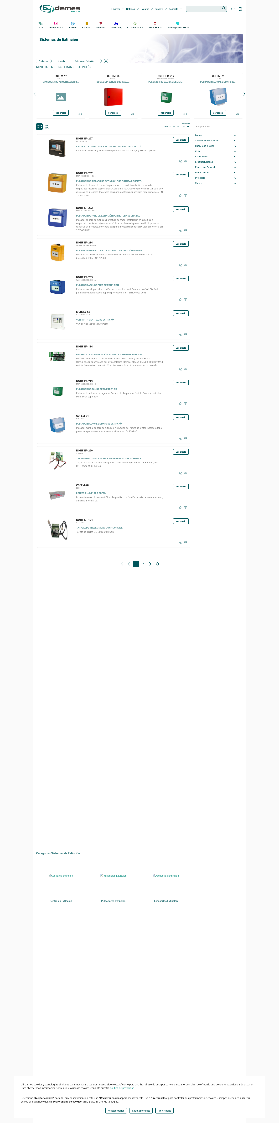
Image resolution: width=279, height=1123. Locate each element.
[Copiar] (180, 161)
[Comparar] (80, 114)
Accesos (72, 27)
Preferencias (164, 1110)
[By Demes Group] (59, 9)
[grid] (47, 126)
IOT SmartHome (135, 27)
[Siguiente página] (150, 564)
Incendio (100, 27)
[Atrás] (34, 94)
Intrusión (86, 27)
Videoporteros (56, 27)
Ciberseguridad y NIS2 (178, 27)
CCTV (41, 27)
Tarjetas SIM (155, 27)
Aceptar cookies (116, 1110)
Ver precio (61, 112)
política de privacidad (122, 1088)
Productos (43, 61)
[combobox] (206, 9)
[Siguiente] (244, 94)
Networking (116, 27)
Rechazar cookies (141, 1110)
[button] (216, 135)
